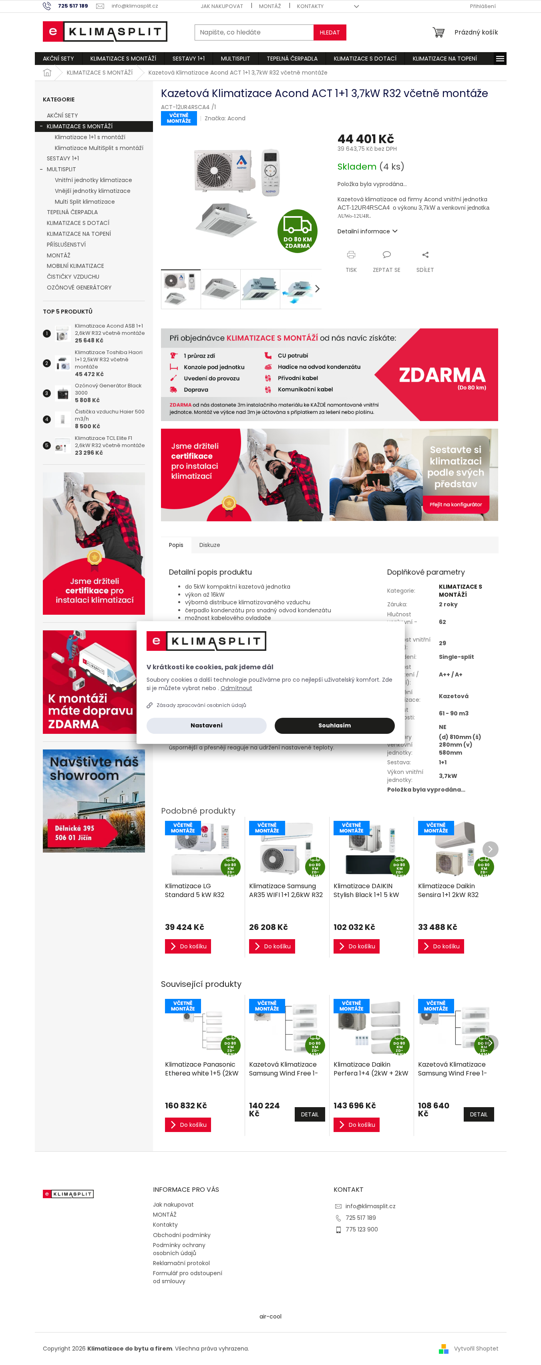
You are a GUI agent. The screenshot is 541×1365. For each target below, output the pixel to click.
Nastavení (207, 725)
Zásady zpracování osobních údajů (201, 705)
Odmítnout (236, 688)
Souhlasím (334, 725)
